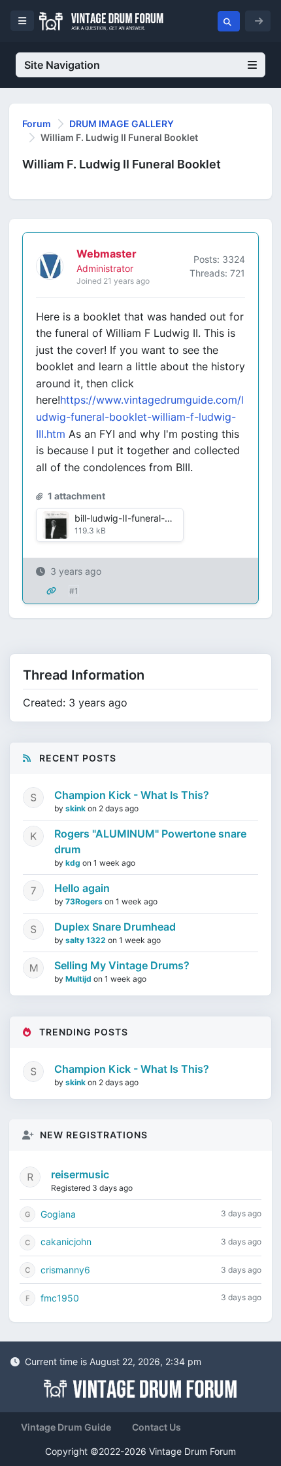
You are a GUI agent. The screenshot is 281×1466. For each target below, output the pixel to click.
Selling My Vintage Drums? (122, 965)
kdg (73, 863)
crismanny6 (65, 1269)
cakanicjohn (66, 1241)
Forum (36, 123)
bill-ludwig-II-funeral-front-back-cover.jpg (164, 518)
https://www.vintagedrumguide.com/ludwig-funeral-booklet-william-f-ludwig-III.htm (140, 416)
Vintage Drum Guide (66, 1427)
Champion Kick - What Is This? (131, 794)
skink (76, 808)
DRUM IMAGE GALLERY (121, 123)
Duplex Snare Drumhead (115, 926)
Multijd (79, 979)
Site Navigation (62, 64)
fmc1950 (60, 1297)
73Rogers (85, 901)
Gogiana (58, 1214)
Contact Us (156, 1427)
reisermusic (80, 1174)
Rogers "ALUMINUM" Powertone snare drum (150, 841)
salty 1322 (86, 940)
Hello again (82, 888)
